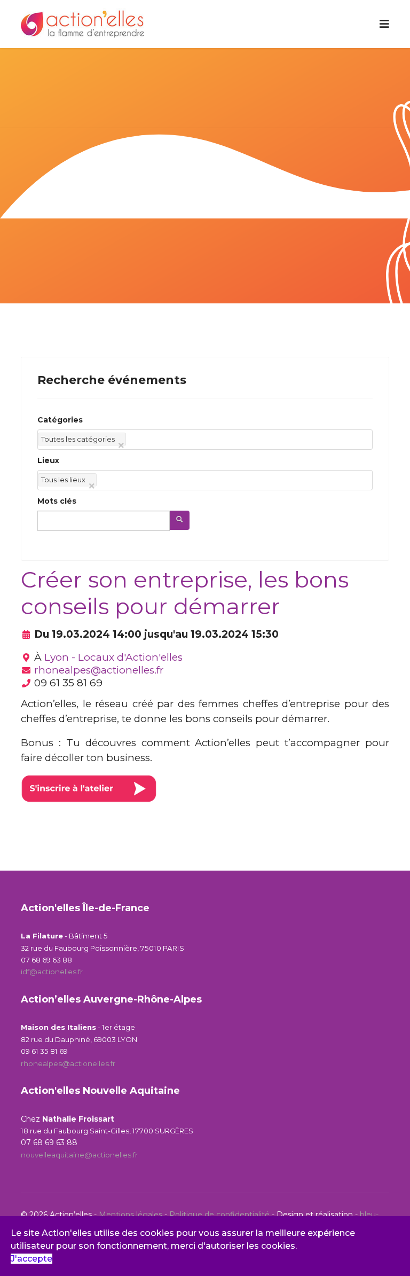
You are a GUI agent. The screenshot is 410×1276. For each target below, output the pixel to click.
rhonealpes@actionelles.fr (99, 670)
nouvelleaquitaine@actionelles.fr (79, 1154)
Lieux (48, 460)
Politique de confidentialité (220, 1214)
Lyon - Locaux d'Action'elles (113, 657)
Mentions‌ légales (130, 1214)
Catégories (60, 420)
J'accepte (31, 1259)
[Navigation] (384, 24)
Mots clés (56, 501)
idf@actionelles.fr (52, 971)
